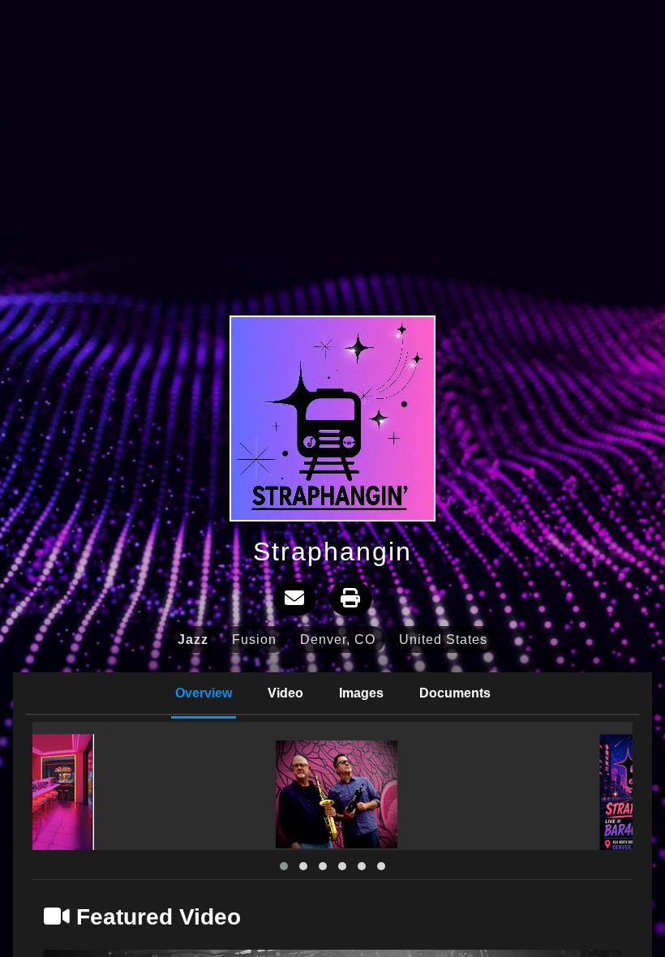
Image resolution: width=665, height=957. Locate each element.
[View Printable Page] (350, 598)
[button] (284, 866)
